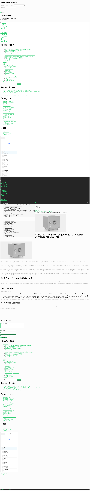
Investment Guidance (8, 113)
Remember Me (5, 10)
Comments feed (7, 133)
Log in (4, 131)
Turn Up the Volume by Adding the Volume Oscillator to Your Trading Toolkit (22, 91)
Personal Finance (9, 73)
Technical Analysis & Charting (12, 77)
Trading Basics (8, 79)
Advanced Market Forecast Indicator (14, 58)
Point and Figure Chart (11, 51)
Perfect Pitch (8, 60)
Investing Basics (7, 111)
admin (15, 240)
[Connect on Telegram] (0, 476)
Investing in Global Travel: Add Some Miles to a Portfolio (16, 90)
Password (2, 7)
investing (7, 70)
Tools (6, 78)
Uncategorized (6, 124)
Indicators (5, 48)
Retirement (8, 74)
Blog (4, 64)
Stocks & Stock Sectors (8, 120)
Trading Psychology (10, 65)
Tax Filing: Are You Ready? (9, 92)
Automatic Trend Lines (11, 59)
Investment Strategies (8, 114)
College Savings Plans (8, 104)
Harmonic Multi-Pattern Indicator (13, 50)
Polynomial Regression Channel (13, 52)
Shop (4, 63)
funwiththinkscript (10, 67)
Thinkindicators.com (5, 489)
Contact (5, 81)
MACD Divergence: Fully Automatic (14, 57)
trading (4, 62)
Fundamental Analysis (10, 66)
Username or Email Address (6, 5)
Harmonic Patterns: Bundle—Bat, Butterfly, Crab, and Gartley (20, 55)
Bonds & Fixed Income (8, 102)
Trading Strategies (9, 80)
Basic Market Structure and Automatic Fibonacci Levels (19, 56)
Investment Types (9, 71)
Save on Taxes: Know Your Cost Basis (12, 94)
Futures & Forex (9, 69)
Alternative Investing (8, 101)
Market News (8, 72)
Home (36, 210)
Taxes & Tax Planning (10, 76)
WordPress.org (6, 134)
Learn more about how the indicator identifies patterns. (19, 49)
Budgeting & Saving (8, 103)
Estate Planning (7, 106)
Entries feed (6, 132)
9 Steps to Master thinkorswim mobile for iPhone (15, 95)
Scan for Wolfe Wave (10, 54)
